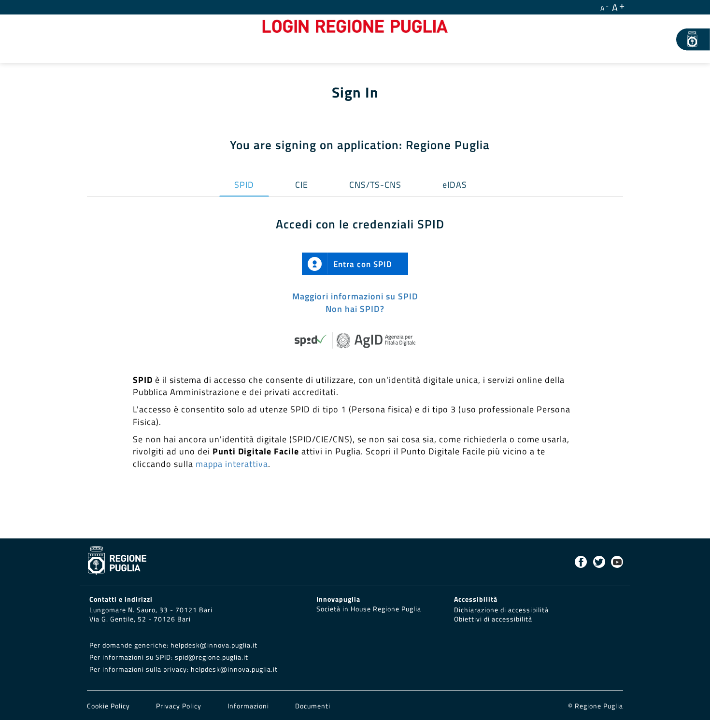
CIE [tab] (301, 184)
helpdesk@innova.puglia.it (213, 645)
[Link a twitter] (599, 562)
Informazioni (248, 706)
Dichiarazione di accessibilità (501, 610)
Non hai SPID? (355, 308)
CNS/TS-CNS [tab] (375, 184)
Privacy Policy (179, 706)
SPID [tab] (244, 184)
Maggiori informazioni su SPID (355, 296)
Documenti (312, 706)
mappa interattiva (232, 463)
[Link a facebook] (581, 562)
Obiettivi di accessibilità (493, 619)
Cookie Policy (109, 706)
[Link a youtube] (617, 562)
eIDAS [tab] (454, 184)
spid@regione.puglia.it (211, 657)
